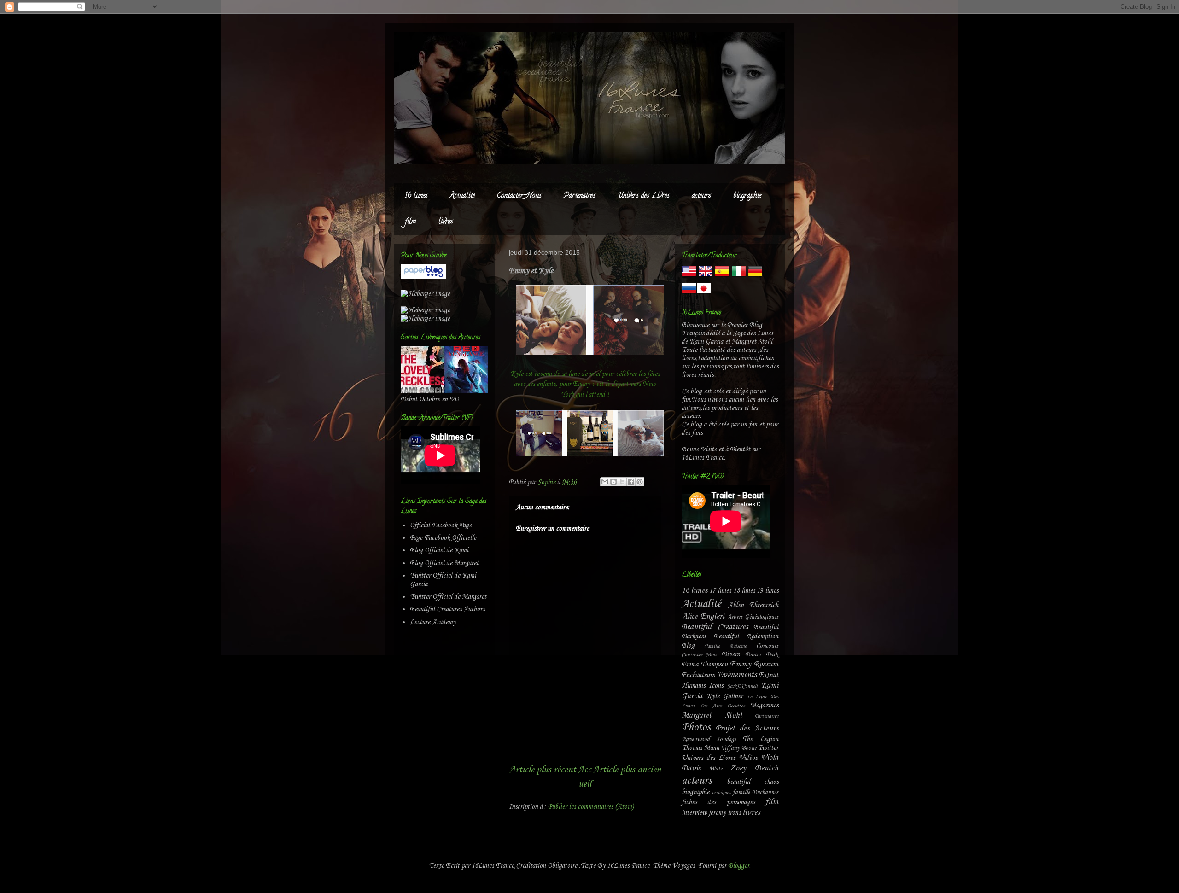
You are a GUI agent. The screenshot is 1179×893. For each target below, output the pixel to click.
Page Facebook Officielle (443, 538)
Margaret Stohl (712, 715)
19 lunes (767, 591)
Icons (716, 686)
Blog (688, 646)
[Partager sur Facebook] (631, 481)
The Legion (760, 739)
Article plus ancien (627, 770)
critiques (721, 792)
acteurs (701, 196)
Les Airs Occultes (722, 706)
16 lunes (416, 196)
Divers (730, 654)
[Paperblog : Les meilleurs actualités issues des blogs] (423, 277)
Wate (715, 768)
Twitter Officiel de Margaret (448, 597)
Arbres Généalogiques (752, 616)
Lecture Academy (433, 622)
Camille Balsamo (725, 646)
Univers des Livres (644, 196)
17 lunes (720, 591)
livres (445, 222)
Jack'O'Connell (742, 686)
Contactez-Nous (519, 196)
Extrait (768, 675)
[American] (689, 277)
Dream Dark (761, 654)
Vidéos (748, 758)
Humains (693, 686)
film (410, 222)
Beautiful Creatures (715, 627)
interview (694, 813)
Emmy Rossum (754, 664)
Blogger (738, 866)
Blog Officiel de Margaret (444, 563)
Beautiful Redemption (746, 636)
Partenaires (579, 196)
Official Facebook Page (441, 525)
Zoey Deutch (754, 768)
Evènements (737, 675)
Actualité (462, 196)
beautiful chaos (753, 782)
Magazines (764, 705)
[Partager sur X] (622, 481)
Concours (767, 645)
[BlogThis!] (613, 481)
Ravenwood (696, 739)
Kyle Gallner (724, 696)
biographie (747, 196)
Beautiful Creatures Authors (447, 609)
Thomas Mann (700, 748)
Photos (696, 727)
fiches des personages (718, 802)
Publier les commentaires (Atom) (591, 807)
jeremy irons (725, 813)
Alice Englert (703, 616)
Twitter (768, 748)
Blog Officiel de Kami (439, 550)
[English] (705, 277)
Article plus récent (542, 770)
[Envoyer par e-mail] (604, 481)
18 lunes (744, 591)
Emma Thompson (705, 664)
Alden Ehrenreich (753, 605)
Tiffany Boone (738, 748)
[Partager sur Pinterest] (639, 481)
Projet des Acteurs (747, 728)
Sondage (726, 739)
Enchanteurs (698, 675)
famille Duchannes (755, 792)
